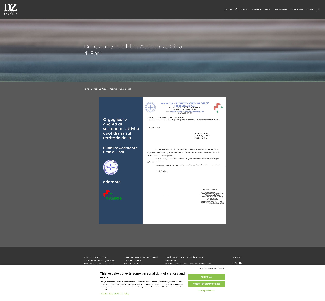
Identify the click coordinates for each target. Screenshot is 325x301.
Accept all (206, 277)
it (319, 9)
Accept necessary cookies (206, 284)
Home (86, 89)
